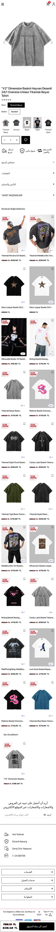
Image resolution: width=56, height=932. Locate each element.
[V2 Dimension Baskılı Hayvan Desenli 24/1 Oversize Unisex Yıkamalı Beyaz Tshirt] (15, 758)
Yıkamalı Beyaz (16, 105)
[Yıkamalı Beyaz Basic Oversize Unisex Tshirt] (14, 389)
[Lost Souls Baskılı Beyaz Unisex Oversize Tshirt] (42, 647)
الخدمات (28, 872)
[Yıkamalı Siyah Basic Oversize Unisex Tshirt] (42, 492)
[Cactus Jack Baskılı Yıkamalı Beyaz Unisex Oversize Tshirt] (42, 596)
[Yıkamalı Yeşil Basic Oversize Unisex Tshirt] (14, 492)
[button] (4, 42)
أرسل (49, 815)
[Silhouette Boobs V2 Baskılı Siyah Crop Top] (14, 337)
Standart (14, 112)
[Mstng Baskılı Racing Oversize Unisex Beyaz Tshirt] (42, 337)
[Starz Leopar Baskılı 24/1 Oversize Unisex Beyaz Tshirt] (42, 285)
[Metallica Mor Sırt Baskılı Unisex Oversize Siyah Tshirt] (14, 544)
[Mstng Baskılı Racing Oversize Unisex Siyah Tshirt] (14, 596)
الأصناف (28, 888)
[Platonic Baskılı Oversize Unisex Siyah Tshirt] (14, 699)
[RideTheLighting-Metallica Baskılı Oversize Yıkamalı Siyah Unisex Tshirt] (14, 647)
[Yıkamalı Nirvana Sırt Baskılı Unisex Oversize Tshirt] (14, 234)
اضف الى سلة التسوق (37, 926)
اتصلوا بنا (28, 896)
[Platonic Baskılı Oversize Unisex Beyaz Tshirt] (42, 389)
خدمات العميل (28, 880)
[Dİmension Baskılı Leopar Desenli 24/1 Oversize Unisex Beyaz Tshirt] (42, 544)
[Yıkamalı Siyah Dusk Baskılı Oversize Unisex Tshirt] (14, 440)
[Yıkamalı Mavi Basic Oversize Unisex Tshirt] (42, 699)
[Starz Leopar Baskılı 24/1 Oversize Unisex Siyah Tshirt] (14, 285)
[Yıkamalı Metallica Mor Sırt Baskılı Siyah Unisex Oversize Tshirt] (42, 234)
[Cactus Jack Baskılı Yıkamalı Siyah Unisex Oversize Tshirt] (42, 440)
